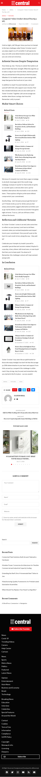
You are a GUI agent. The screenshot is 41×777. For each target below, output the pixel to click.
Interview (5, 706)
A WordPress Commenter (10, 603)
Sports (4, 660)
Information (6, 730)
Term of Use (6, 727)
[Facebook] (7, 772)
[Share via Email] (33, 389)
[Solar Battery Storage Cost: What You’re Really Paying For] (8, 118)
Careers (4, 645)
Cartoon (4, 652)
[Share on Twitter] (24, 389)
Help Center (6, 648)
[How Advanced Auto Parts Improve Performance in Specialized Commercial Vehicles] (8, 169)
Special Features (7, 712)
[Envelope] (34, 772)
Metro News (6, 663)
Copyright (5, 742)
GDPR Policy (6, 737)
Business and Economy (10, 688)
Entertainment (7, 681)
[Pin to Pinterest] (28, 389)
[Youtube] (23, 772)
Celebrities (5, 709)
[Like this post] (15, 389)
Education (5, 702)
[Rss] (29, 772)
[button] (4, 448)
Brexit (3, 691)
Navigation (23, 603)
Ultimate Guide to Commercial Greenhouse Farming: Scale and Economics (24, 338)
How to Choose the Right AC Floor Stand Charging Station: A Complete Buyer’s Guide (25, 349)
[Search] (39, 3)
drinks (11, 10)
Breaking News (7, 699)
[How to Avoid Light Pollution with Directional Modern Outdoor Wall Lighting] (8, 139)
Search (4, 539)
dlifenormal (12, 24)
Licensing (5, 748)
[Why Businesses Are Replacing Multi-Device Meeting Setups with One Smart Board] (8, 158)
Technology (6, 694)
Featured (13, 381)
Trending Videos (7, 642)
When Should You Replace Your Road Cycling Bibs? (19, 590)
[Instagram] (18, 772)
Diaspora (5, 752)
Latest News (6, 673)
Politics (4, 666)
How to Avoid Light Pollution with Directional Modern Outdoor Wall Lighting (25, 137)
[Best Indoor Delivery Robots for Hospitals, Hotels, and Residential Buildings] (8, 128)
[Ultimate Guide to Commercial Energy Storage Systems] (8, 148)
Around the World (8, 716)
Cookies (4, 724)
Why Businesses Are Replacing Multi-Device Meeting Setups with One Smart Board (25, 157)
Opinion (4, 678)
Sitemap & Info (7, 745)
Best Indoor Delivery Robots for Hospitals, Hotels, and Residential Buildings (25, 126)
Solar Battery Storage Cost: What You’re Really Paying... (20, 457)
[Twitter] (12, 772)
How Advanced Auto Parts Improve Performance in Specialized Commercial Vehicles (25, 168)
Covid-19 (5, 638)
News (20, 381)
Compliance (6, 734)
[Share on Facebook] (19, 389)
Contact (4, 720)
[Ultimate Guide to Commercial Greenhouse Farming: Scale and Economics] (8, 339)
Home (3, 10)
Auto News (5, 684)
